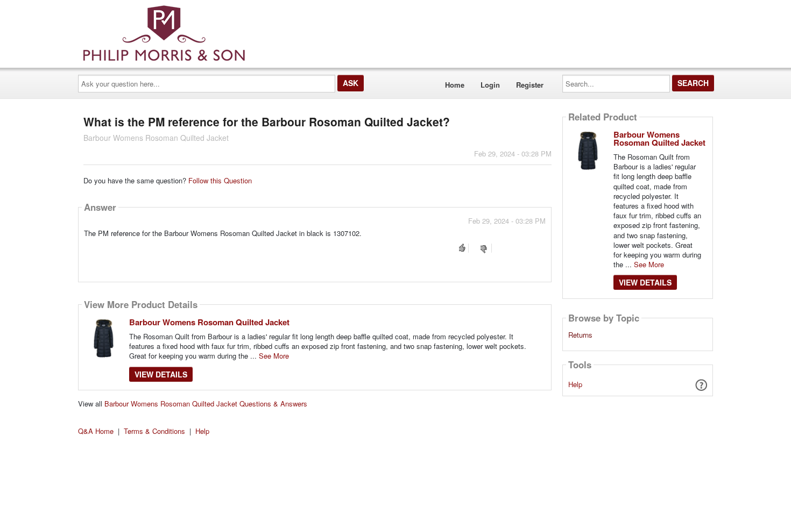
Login (490, 85)
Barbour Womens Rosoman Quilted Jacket (209, 322)
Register (529, 85)
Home (454, 85)
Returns (580, 335)
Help (575, 384)
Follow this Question (220, 180)
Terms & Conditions (154, 431)
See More (274, 356)
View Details (161, 374)
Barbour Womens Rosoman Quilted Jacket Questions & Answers (205, 403)
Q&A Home (96, 431)
